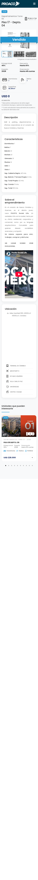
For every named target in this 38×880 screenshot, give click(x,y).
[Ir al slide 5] (17, 465)
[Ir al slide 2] (8, 465)
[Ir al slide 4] (14, 465)
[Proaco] (10, 4)
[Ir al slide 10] (32, 465)
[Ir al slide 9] (29, 465)
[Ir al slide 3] (11, 465)
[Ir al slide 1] (5, 465)
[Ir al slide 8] (26, 465)
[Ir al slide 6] (20, 465)
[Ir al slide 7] (23, 465)
